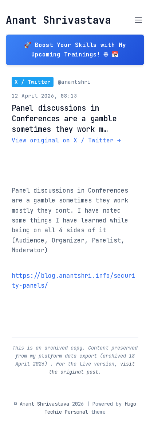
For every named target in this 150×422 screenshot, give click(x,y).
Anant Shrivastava (58, 20)
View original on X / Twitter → (66, 140)
